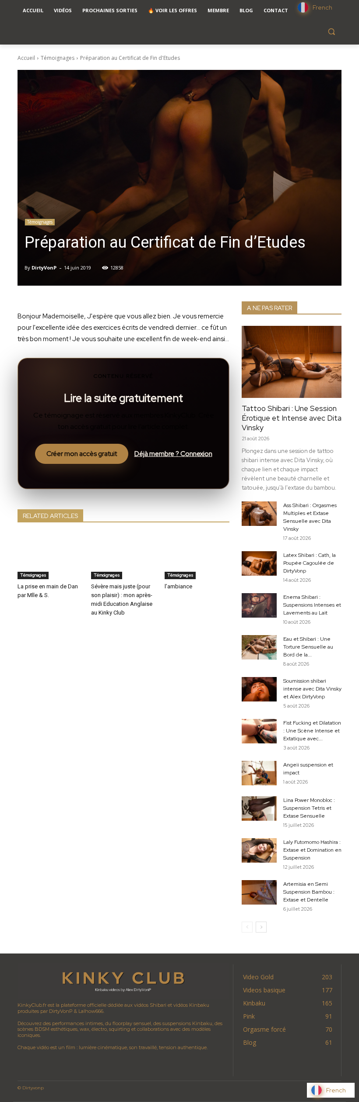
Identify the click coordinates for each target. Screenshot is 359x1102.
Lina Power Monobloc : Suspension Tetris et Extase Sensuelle (309, 808)
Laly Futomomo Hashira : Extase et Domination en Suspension (312, 850)
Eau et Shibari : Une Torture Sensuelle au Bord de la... (308, 647)
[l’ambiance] (197, 556)
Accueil (26, 58)
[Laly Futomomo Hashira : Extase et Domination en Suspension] (259, 850)
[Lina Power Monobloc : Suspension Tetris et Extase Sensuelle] (259, 808)
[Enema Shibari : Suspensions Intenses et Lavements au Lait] (259, 605)
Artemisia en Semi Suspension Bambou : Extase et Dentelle (308, 892)
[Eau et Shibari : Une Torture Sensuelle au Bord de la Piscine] (259, 647)
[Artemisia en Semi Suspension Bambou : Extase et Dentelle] (259, 892)
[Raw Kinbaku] (123, 981)
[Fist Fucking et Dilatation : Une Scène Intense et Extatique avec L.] (259, 731)
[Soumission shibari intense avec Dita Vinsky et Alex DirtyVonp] (259, 689)
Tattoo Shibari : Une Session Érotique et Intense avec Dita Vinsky (291, 418)
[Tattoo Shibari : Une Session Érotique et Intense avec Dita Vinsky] (291, 362)
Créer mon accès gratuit (81, 453)
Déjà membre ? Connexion (173, 453)
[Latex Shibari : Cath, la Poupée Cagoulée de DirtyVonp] (259, 563)
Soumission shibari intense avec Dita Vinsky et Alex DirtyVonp (312, 688)
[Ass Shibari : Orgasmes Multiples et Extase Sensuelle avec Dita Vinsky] (259, 513)
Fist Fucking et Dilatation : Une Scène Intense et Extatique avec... (312, 730)
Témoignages (57, 58)
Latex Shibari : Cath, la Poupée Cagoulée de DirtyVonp (309, 563)
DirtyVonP (44, 267)
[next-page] (261, 927)
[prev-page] (247, 927)
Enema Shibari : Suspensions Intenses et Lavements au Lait (312, 605)
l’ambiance (178, 586)
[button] (331, 31)
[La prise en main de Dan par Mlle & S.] (50, 556)
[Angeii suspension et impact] (259, 773)
